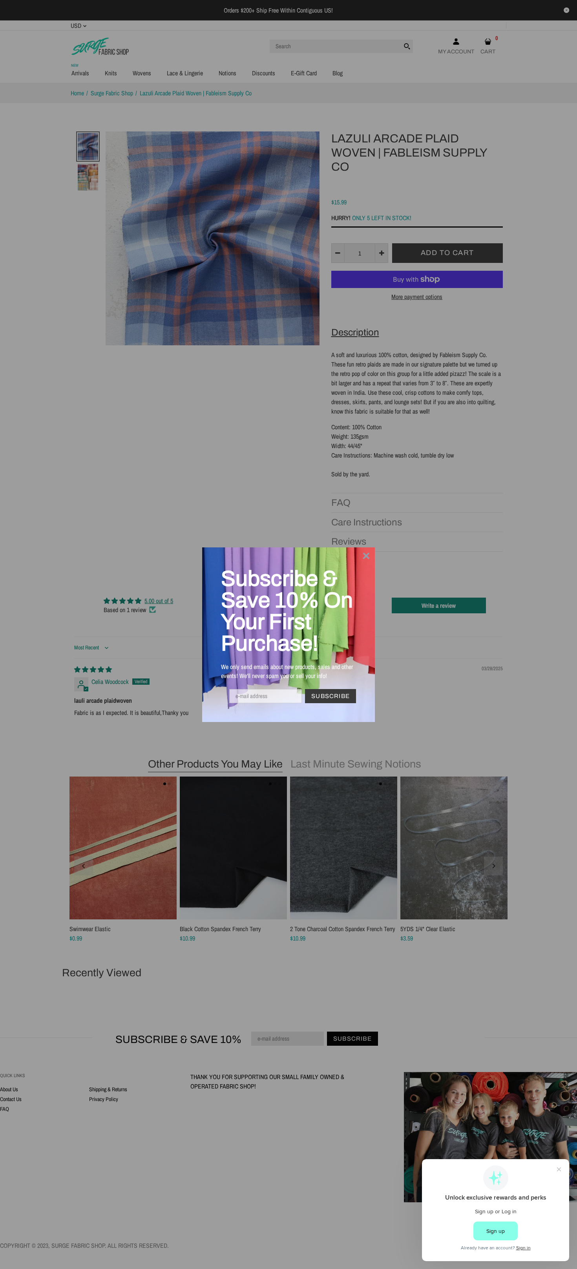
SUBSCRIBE (330, 696)
